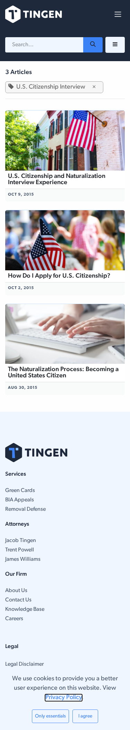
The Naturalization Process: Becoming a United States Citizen (63, 373)
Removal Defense (25, 509)
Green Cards (20, 490)
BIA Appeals (19, 500)
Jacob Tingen (20, 540)
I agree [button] (85, 716)
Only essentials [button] (50, 716)
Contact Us (18, 600)
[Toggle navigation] (118, 14)
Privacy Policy (63, 698)
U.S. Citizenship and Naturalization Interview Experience (56, 179)
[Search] (93, 44)
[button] (115, 45)
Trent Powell (19, 550)
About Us (16, 590)
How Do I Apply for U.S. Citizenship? (59, 276)
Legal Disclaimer (24, 664)
